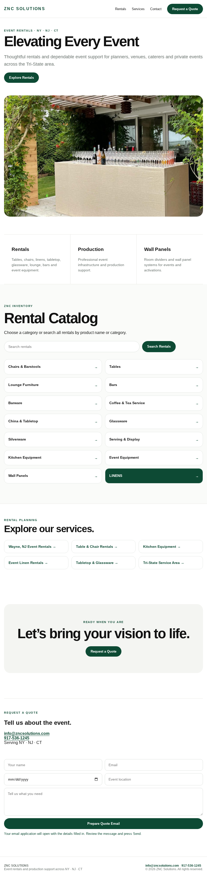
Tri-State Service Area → (163, 563)
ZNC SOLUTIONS (24, 9)
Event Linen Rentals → (28, 563)
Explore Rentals (21, 78)
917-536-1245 (16, 738)
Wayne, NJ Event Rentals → (32, 547)
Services (138, 9)
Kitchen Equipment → (162, 547)
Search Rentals (159, 346)
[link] (154, 475)
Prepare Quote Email (103, 823)
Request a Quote (185, 9)
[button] (53, 366)
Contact (156, 9)
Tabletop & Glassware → (97, 563)
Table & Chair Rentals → (97, 547)
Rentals (120, 9)
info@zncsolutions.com (26, 733)
